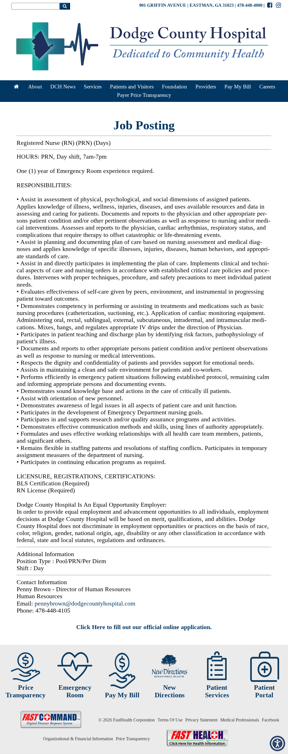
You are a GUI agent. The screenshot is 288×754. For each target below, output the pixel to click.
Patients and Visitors (132, 87)
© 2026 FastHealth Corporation (126, 720)
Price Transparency (133, 738)
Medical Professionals (239, 720)
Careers (267, 87)
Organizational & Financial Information (78, 738)
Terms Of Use (170, 720)
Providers (205, 87)
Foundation (174, 87)
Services (93, 87)
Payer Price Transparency (144, 95)
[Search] (65, 6)
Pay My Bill (237, 87)
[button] (277, 743)
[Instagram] (278, 5)
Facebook (270, 720)
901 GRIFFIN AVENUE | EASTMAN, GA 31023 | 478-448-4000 (200, 5)
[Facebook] (269, 5)
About (35, 87)
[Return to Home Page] (16, 87)
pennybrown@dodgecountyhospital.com (85, 603)
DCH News (62, 87)
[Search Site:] (35, 6)
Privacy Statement (201, 720)
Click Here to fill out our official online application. (144, 626)
